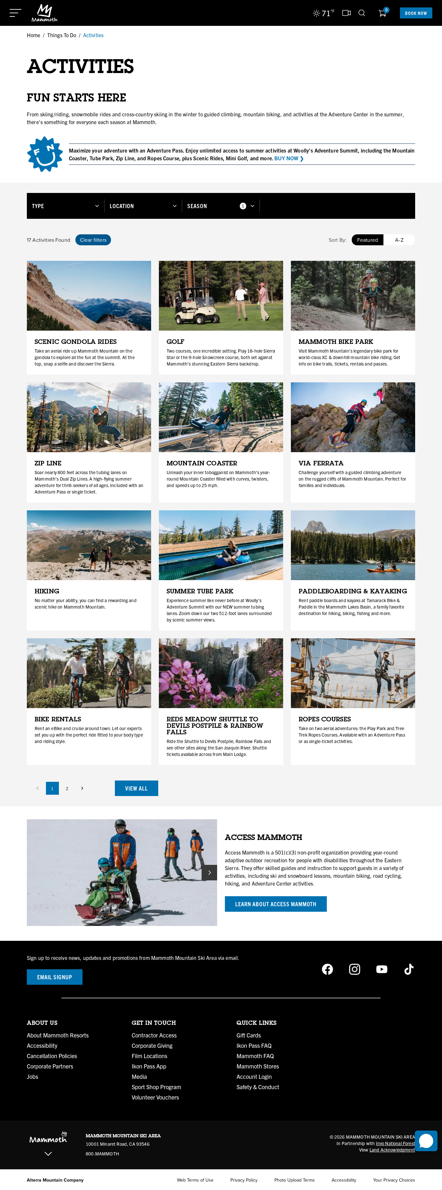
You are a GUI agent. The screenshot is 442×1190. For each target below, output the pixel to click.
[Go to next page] (82, 788)
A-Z (399, 239)
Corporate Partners (50, 1066)
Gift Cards (249, 1035)
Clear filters (93, 239)
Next (209, 872)
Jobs (32, 1076)
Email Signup (54, 977)
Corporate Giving (152, 1045)
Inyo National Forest (395, 1143)
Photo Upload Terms (294, 1180)
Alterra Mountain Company (55, 1180)
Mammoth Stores (258, 1066)
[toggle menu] (15, 13)
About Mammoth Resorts (58, 1035)
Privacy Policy (244, 1180)
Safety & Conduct (258, 1087)
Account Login (254, 1076)
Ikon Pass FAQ (254, 1045)
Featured (367, 239)
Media (139, 1076)
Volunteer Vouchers (155, 1097)
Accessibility (42, 1045)
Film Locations (149, 1056)
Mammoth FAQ (255, 1056)
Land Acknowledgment (392, 1150)
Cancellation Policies (52, 1056)
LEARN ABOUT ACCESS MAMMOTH (275, 904)
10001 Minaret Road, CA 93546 (117, 1144)
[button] (66, 206)
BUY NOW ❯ (289, 158)
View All (136, 788)
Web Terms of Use (195, 1180)
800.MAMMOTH (102, 1153)
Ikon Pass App (149, 1066)
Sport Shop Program (156, 1087)
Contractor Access (154, 1035)
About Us (42, 1022)
